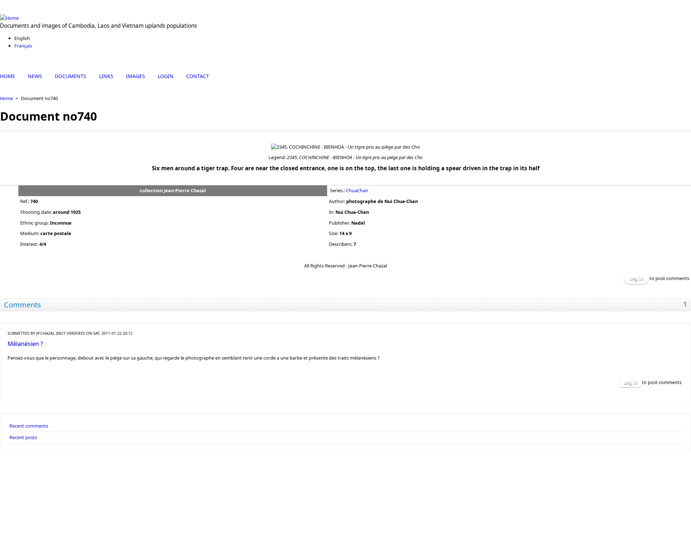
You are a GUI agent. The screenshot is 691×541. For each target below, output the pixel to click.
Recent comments (28, 426)
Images (135, 76)
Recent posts (23, 437)
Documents (70, 76)
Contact (197, 76)
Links (106, 76)
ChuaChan (357, 190)
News (35, 76)
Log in (636, 278)
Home (7, 76)
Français (23, 45)
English (22, 38)
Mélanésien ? (25, 343)
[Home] (345, 18)
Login (165, 76)
